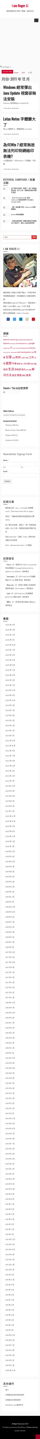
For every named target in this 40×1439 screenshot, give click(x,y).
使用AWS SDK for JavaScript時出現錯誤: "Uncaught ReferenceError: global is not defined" (21, 568)
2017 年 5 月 (9, 982)
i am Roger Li (20, 5)
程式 (23, 369)
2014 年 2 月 (10, 1169)
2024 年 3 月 (10, 680)
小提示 (23, 358)
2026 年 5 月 (10, 630)
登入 (7, 1390)
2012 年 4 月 (10, 1264)
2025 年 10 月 (10, 645)
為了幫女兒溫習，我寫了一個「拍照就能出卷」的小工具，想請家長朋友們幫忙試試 (24, 190)
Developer (13, 344)
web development (24, 352)
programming (24, 348)
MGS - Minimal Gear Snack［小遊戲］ (19, 545)
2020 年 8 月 (10, 831)
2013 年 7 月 (9, 1204)
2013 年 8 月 (9, 1199)
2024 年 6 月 (10, 675)
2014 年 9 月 (10, 1133)
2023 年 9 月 (10, 705)
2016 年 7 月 (9, 1023)
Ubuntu (8, 352)
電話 (24, 375)
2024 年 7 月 (10, 670)
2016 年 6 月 (9, 1028)
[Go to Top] (38, 1436)
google (32, 343)
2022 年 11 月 (10, 740)
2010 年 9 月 (9, 1340)
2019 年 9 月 (9, 866)
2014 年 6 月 (10, 1149)
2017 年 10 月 (10, 962)
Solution (32, 348)
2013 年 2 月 (9, 1229)
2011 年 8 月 (9, 1295)
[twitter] (14, 319)
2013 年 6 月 (9, 1209)
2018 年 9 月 (9, 917)
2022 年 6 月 (10, 761)
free (27, 344)
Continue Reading (11, 108)
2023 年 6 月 (10, 715)
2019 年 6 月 (9, 876)
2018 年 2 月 (9, 942)
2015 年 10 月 (10, 1068)
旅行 (22, 364)
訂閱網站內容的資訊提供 (14, 1395)
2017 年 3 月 (9, 992)
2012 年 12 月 (10, 1239)
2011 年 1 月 (9, 1330)
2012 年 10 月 (10, 1249)
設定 (14, 375)
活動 (35, 364)
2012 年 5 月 (9, 1259)
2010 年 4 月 (10, 1355)
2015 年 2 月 (9, 1108)
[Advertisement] (20, 44)
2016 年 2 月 (9, 1048)
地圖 (13, 358)
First (4, 467)
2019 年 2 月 (9, 897)
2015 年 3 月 (9, 1103)
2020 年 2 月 (10, 841)
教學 (18, 364)
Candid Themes (19, 1430)
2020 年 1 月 (9, 846)
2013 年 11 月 (9, 1184)
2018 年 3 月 (9, 937)
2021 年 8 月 (9, 801)
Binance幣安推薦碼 (17, 214)
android (6, 339)
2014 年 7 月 (10, 1143)
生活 (11, 369)
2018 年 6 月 (9, 927)
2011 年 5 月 (9, 1310)
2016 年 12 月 (10, 1002)
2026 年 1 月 (9, 640)
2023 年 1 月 (9, 735)
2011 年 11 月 (9, 1285)
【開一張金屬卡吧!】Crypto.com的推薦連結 (23, 208)
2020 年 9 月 (10, 826)
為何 (5, 369)
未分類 (27, 363)
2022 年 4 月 (10, 766)
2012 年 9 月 (9, 1254)
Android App (13, 340)
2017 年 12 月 (10, 952)
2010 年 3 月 (9, 1360)
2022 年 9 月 (10, 751)
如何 (18, 357)
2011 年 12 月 (10, 1280)
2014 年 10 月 (10, 1128)
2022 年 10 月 (10, 745)
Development (21, 343)
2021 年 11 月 (10, 791)
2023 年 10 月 (10, 700)
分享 (9, 357)
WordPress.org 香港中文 (14, 1405)
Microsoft (17, 348)
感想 (9, 363)
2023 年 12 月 (10, 690)
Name (6, 460)
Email (5, 471)
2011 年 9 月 (9, 1290)
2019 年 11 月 (10, 856)
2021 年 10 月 (10, 796)
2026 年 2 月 (10, 635)
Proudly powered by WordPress (14, 1427)
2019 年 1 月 (9, 902)
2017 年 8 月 (9, 967)
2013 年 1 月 (9, 1234)
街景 (30, 370)
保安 (32, 352)
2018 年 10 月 (10, 912)
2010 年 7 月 (9, 1345)
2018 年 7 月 (9, 922)
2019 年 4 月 (10, 887)
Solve (4, 352)
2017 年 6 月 (9, 977)
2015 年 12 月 (10, 1058)
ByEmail (6, 343)
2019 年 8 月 (9, 871)
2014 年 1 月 (9, 1174)
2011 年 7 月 (9, 1300)
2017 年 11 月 (10, 957)
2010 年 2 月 (9, 1365)
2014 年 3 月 (9, 1164)
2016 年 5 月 (9, 1033)
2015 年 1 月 (9, 1113)
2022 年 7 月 (10, 756)
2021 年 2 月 (9, 811)
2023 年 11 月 (10, 695)
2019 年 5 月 (9, 882)
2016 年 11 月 (10, 1007)
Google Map (6, 348)
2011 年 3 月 (9, 1320)
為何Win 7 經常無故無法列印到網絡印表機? (19, 150)
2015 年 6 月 (9, 1088)
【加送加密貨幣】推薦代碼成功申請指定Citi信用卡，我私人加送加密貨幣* (24, 222)
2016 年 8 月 (9, 1018)
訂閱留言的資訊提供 (13, 1400)
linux (14, 348)
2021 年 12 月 (10, 786)
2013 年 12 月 (10, 1179)
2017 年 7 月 (9, 972)
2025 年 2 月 (10, 655)
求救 (31, 364)
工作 (31, 358)
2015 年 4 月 (10, 1098)
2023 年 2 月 (10, 730)
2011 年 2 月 (9, 1325)
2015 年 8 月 (9, 1078)
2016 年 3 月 (9, 1043)
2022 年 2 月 (10, 776)
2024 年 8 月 (10, 665)
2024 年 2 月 (10, 685)
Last (22, 467)
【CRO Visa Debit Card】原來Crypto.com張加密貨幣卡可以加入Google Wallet (22, 200)
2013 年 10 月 (10, 1189)
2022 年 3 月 (10, 771)
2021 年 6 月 (9, 806)
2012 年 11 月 (10, 1244)
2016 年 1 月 (9, 1053)
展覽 (27, 358)
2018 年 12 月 (10, 907)
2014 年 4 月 (10, 1159)
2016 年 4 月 (10, 1038)
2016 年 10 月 (10, 1013)
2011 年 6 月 (9, 1305)
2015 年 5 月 (9, 1093)
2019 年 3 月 (9, 892)
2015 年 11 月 (10, 1063)
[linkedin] (20, 319)
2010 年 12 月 (10, 1335)
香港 (28, 375)
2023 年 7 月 (10, 710)
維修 (27, 370)
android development (26, 340)
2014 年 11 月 (10, 1123)
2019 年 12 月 (10, 851)
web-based (14, 352)
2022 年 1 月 (9, 781)
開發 (19, 375)
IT (11, 348)
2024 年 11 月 (10, 660)
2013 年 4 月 (9, 1219)
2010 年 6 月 (9, 1350)
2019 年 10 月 (10, 861)
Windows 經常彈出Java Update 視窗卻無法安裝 (19, 93)
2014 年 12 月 (10, 1118)
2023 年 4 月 (10, 725)
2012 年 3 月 (9, 1269)
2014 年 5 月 (10, 1154)
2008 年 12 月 (10, 1370)
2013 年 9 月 (9, 1194)
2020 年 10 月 (10, 821)
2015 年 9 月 (9, 1073)
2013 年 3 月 (9, 1224)
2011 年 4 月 (9, 1315)
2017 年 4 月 (10, 987)
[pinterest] (33, 319)
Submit (7, 481)
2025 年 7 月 (10, 650)
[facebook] (8, 319)
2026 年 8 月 (10, 625)
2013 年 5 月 (9, 1214)
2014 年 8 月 (10, 1138)
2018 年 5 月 (9, 932)
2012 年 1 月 (9, 1274)
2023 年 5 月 (10, 720)
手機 (14, 364)
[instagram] (27, 319)
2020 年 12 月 (10, 816)
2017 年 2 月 (9, 997)
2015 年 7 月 (9, 1083)
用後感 (18, 369)
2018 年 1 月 (9, 947)
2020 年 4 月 (10, 836)
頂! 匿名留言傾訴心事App (25, 602)
